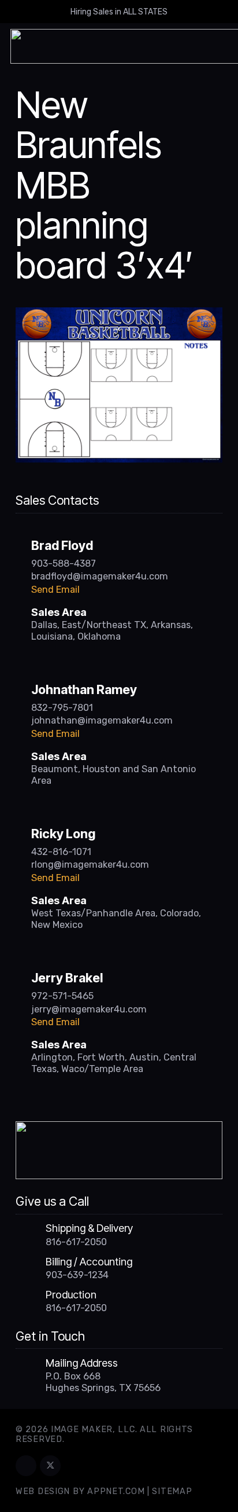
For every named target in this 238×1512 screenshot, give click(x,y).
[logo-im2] (119, 1150)
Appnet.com (115, 1491)
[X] (50, 1465)
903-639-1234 (77, 1274)
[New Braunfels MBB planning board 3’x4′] (119, 314)
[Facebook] (26, 1465)
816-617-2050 (76, 1241)
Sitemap (172, 1491)
